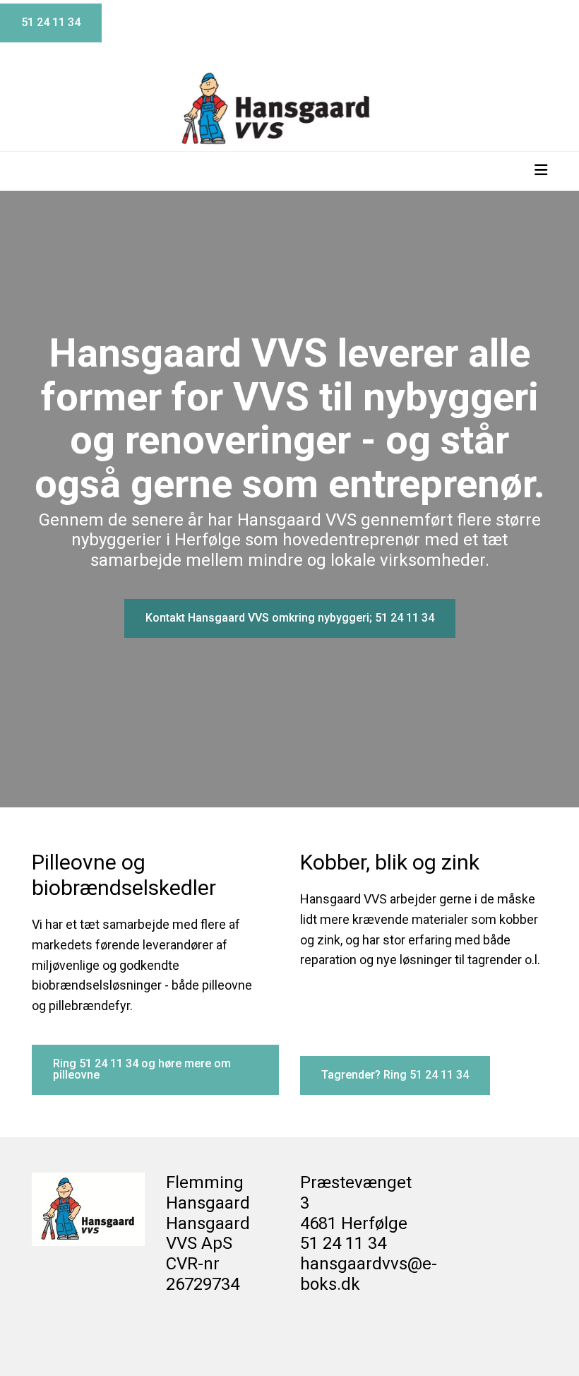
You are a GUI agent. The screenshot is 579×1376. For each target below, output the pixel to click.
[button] (51, 23)
